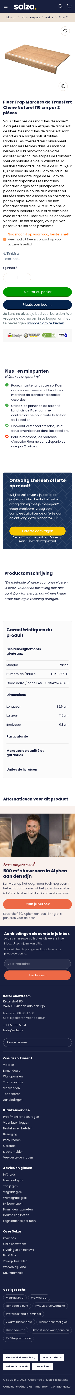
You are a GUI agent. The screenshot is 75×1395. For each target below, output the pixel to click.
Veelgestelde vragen (18, 1158)
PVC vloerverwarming (50, 1306)
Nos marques (31, 17)
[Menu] (5, 6)
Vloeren (8, 1065)
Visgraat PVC (15, 1298)
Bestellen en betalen (17, 1128)
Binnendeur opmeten (18, 1210)
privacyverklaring (15, 953)
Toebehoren (11, 1094)
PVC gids (9, 1175)
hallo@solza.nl (13, 1030)
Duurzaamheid (13, 1273)
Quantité (10, 268)
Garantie (9, 1146)
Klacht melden (13, 1152)
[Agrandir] (63, 86)
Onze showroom (14, 1244)
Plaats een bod (35, 304)
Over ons (9, 1238)
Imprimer (41, 1387)
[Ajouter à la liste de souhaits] (65, 31)
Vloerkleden (11, 1088)
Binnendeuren (12, 1071)
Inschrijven (37, 975)
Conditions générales (17, 1387)
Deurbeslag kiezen (16, 1215)
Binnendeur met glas (53, 1322)
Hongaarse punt (17, 1306)
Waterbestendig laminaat (23, 1314)
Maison (11, 17)
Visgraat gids (12, 1192)
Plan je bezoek (38, 904)
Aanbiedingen (12, 1100)
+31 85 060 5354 (14, 1025)
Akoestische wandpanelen (50, 1330)
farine (49, 17)
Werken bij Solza (14, 1267)
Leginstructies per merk (19, 1221)
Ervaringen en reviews (18, 1250)
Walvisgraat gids (15, 1198)
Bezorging (10, 1134)
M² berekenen (12, 1204)
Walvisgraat (39, 1298)
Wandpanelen (13, 1077)
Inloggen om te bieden (45, 323)
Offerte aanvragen (37, 531)
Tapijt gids (10, 1186)
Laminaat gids (13, 1180)
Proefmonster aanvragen (21, 1117)
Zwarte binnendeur (19, 1322)
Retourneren (12, 1140)
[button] (60, 6)
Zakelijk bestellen (15, 1261)
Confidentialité (61, 1387)
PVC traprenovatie (18, 1338)
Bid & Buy (9, 1255)
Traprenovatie (13, 1082)
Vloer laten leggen (16, 1123)
